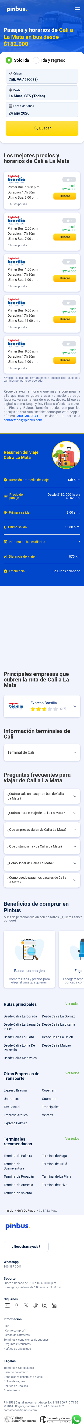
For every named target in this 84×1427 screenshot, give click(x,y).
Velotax (47, 1115)
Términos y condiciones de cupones (26, 1339)
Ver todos (72, 1004)
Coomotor (49, 1099)
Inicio (10, 1210)
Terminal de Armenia (18, 1185)
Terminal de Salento (18, 1193)
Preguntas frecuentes (17, 1344)
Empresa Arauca (16, 1115)
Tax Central (12, 1107)
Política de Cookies (16, 1386)
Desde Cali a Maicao (56, 1045)
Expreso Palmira (15, 1123)
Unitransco (12, 1099)
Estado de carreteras (17, 1335)
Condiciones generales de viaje (23, 1377)
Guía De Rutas (26, 1210)
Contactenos (12, 1390)
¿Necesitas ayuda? (26, 1246)
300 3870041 (27, 416)
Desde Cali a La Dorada (20, 1016)
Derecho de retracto (16, 1372)
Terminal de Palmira (18, 1156)
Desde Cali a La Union (57, 1037)
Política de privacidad (17, 1348)
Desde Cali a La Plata (19, 1037)
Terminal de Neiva (54, 1185)
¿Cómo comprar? (15, 1330)
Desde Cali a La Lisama (58, 1024)
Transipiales (50, 1107)
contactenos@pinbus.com (23, 420)
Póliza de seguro (14, 1381)
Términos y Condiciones (19, 1367)
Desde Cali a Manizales (20, 1058)
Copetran (49, 1090)
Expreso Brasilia (15, 1090)
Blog (6, 1326)
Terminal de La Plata (56, 1176)
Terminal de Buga (54, 1156)
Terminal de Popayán (19, 1176)
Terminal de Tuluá (54, 1164)
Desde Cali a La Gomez (58, 1016)
